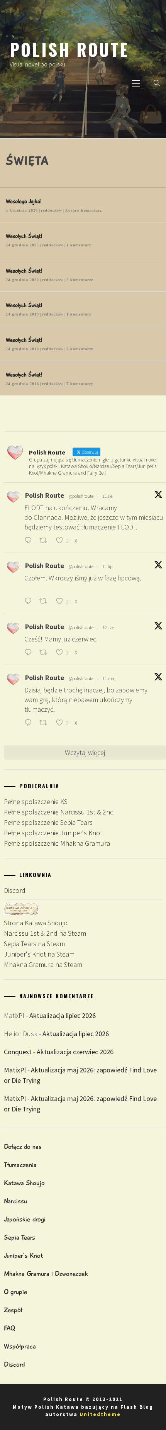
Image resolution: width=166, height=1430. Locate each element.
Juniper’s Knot (23, 1255)
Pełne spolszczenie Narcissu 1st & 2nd (59, 811)
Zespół (13, 1310)
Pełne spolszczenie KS (36, 801)
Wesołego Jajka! (23, 201)
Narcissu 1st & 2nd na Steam (45, 933)
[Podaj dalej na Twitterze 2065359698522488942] (45, 653)
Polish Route (69, 49)
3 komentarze (79, 349)
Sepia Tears (19, 1237)
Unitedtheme (100, 1414)
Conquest (18, 1051)
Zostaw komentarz (83, 210)
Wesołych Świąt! (24, 235)
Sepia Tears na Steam (34, 943)
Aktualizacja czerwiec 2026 (75, 1051)
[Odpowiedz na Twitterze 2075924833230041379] (29, 602)
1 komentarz (78, 245)
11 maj (108, 678)
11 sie (107, 496)
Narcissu (15, 1201)
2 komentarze (79, 280)
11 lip (107, 566)
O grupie (15, 1292)
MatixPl (15, 1069)
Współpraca (20, 1346)
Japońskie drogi (25, 1219)
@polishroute (81, 496)
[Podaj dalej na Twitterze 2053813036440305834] (45, 723)
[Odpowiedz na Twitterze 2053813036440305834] (29, 723)
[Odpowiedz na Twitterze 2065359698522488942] (29, 653)
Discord (14, 890)
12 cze (108, 627)
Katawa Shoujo (24, 1183)
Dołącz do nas (23, 1146)
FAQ (9, 1328)
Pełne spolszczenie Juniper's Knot (53, 832)
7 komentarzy (79, 384)
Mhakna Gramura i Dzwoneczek (46, 1273)
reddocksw (51, 210)
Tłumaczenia (20, 1164)
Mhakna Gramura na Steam (43, 964)
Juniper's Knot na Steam (39, 954)
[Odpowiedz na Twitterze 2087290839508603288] (29, 541)
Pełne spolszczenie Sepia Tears (48, 822)
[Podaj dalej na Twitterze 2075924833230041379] (45, 602)
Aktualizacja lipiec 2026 (62, 1015)
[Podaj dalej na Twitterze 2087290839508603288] (45, 541)
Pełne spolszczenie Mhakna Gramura (57, 843)
